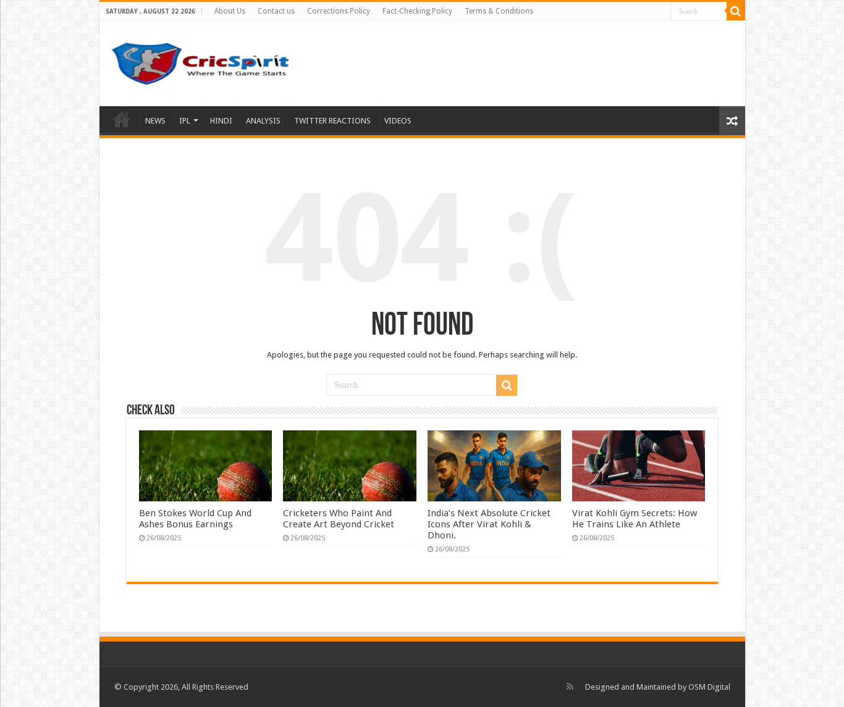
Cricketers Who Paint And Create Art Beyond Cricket (338, 519)
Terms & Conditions (499, 11)
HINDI (221, 120)
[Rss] (570, 686)
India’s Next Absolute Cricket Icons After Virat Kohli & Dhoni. (489, 524)
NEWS (155, 120)
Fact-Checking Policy (417, 11)
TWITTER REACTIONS (332, 120)
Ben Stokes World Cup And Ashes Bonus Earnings (195, 519)
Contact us (276, 11)
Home (122, 119)
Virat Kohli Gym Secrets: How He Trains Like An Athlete (634, 519)
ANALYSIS (263, 120)
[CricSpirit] (201, 61)
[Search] (736, 11)
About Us (229, 11)
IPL (184, 120)
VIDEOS (397, 120)
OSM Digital (709, 687)
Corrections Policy (338, 11)
